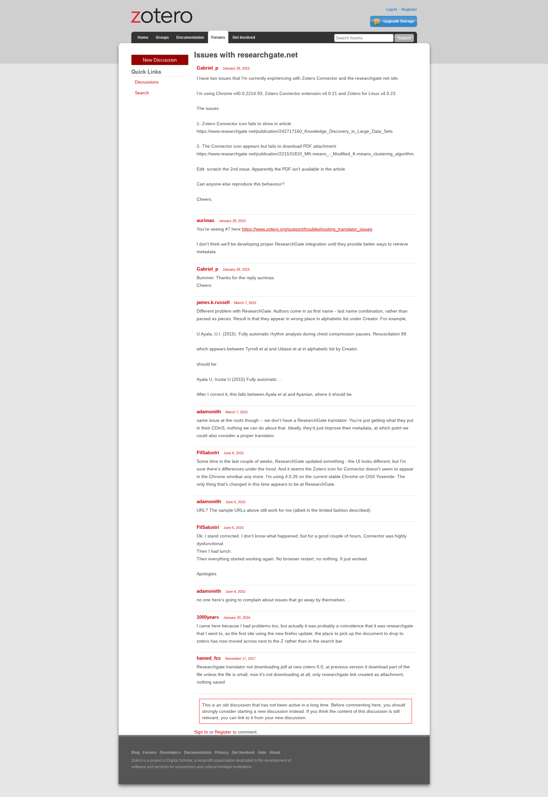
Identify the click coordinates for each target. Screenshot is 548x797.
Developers (170, 752)
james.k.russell (213, 302)
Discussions (147, 81)
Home (143, 37)
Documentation (190, 37)
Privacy (222, 752)
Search (142, 92)
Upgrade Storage (398, 21)
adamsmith (209, 411)
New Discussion (160, 60)
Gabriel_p (207, 68)
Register (409, 9)
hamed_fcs (209, 658)
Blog (135, 752)
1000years (208, 617)
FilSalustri (208, 452)
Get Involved (243, 37)
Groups (162, 37)
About (275, 752)
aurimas (205, 220)
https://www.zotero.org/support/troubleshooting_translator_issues (307, 229)
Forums (218, 37)
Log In (391, 9)
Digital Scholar (179, 760)
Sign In (201, 731)
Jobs (262, 752)
